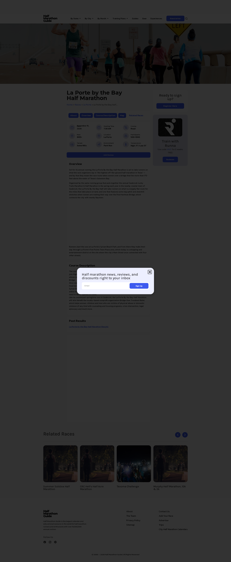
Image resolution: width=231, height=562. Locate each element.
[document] (115, 281)
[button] (150, 272)
